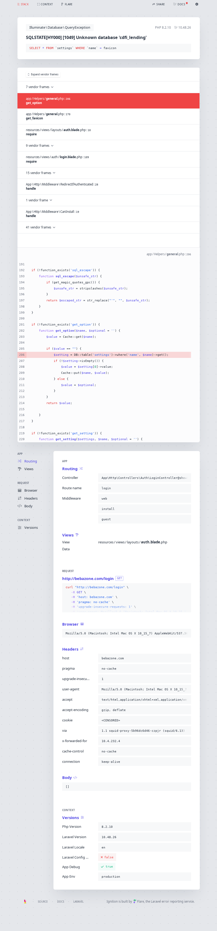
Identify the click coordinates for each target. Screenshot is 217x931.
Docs (60, 901)
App (20, 454)
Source (43, 901)
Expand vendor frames (44, 74)
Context (23, 520)
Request (23, 483)
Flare (140, 901)
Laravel (78, 901)
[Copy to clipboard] (186, 48)
